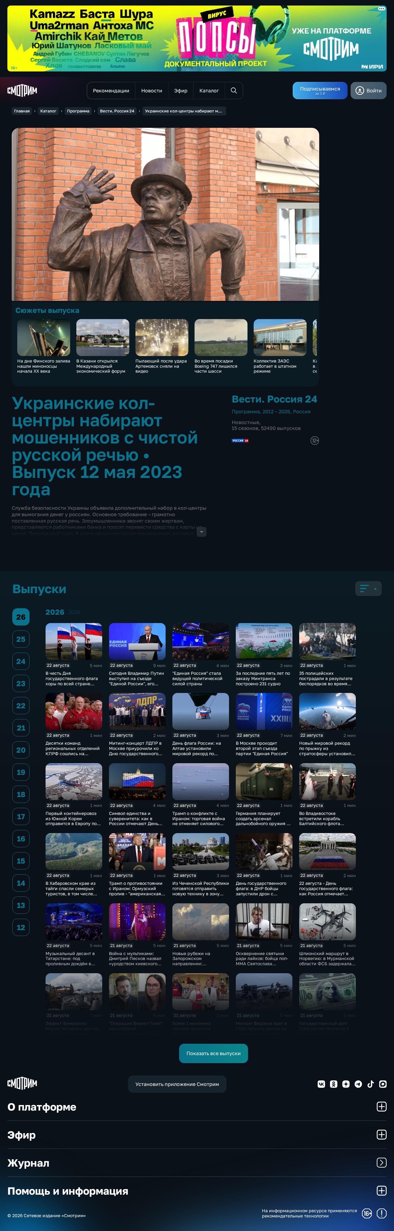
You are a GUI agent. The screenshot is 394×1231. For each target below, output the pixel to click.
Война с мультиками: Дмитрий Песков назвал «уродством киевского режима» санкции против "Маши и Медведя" (136, 964)
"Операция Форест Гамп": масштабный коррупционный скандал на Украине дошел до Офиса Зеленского (136, 1034)
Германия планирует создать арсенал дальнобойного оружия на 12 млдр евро (264, 821)
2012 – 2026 (276, 411)
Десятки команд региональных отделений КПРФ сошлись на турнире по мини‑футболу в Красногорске (74, 753)
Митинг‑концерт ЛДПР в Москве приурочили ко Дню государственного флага (135, 750)
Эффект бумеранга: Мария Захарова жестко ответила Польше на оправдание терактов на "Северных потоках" (72, 1034)
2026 (74, 612)
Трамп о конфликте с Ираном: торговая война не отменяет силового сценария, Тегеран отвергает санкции (198, 823)
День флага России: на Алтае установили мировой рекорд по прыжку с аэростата (196, 750)
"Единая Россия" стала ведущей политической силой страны (197, 678)
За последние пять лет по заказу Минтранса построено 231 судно (263, 678)
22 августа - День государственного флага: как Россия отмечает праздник (326, 891)
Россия (302, 411)
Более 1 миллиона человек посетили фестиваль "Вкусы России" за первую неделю (192, 1034)
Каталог (48, 110)
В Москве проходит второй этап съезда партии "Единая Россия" (262, 748)
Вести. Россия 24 (117, 110)
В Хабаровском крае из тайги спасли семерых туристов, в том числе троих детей (70, 891)
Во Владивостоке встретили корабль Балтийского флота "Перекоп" (319, 821)
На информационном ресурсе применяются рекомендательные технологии (309, 1213)
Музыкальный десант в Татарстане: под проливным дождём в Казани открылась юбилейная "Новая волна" (73, 964)
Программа (78, 110)
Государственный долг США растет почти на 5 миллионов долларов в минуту (324, 1031)
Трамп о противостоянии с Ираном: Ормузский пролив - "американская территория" (136, 891)
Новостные (245, 422)
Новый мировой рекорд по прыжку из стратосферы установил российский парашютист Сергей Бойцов (326, 753)
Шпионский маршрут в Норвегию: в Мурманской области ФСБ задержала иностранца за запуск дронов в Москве (326, 964)
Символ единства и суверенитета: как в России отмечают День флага (133, 821)
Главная (22, 110)
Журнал (28, 1162)
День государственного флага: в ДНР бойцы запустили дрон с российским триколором (262, 891)
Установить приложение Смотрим (177, 1084)
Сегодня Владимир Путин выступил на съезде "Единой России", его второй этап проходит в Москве (136, 683)
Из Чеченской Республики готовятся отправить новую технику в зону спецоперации (200, 891)
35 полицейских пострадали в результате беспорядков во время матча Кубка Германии (325, 680)
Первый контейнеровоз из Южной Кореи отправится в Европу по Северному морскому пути (71, 823)
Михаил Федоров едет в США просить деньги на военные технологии (261, 1028)
